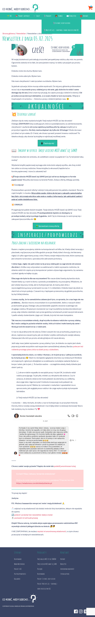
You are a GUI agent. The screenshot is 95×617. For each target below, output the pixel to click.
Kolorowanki (18, 559)
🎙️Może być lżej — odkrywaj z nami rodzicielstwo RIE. (61, 30)
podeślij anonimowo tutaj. (65, 466)
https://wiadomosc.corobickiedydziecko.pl (34, 483)
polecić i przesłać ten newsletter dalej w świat (33, 515)
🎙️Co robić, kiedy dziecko (61, 23)
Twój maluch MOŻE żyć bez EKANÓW (46, 559)
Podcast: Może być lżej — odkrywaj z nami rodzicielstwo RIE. (47, 586)
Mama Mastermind (19, 564)
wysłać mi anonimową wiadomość (51, 531)
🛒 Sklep (36, 16)
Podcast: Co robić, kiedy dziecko (46, 579)
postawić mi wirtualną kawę (26, 518)
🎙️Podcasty (47, 16)
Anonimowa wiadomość (67, 569)
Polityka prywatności (20, 574)
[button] (47, 143)
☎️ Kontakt (84, 16)
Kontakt (62, 559)
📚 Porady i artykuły (22, 16)
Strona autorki (64, 574)
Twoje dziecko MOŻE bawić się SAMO (47, 564)
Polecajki (39, 569)
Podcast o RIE (18, 569)
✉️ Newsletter (71, 16)
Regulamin (17, 579)
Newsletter (21, 33)
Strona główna (8, 33)
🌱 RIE (9, 16)
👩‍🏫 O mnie (59, 16)
